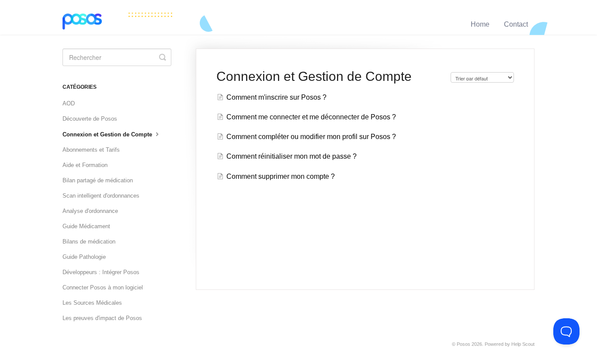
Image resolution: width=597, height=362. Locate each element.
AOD (68, 103)
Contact (516, 24)
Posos (463, 344)
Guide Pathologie (84, 257)
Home (480, 24)
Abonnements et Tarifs (91, 149)
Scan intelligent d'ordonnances (100, 195)
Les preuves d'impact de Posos (102, 318)
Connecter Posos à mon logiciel (102, 287)
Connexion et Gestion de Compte (108, 134)
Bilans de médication (88, 241)
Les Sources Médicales (92, 302)
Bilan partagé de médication (97, 180)
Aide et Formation (85, 165)
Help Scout (523, 344)
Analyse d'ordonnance (90, 211)
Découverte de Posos (89, 118)
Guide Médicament (86, 226)
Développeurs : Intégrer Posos (100, 272)
